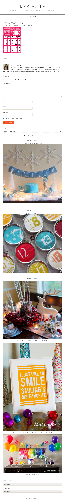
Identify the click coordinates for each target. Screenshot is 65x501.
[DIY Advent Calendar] (32, 243)
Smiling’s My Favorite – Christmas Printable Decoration (32, 432)
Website (5, 112)
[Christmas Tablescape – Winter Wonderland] (32, 310)
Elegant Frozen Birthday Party (32, 143)
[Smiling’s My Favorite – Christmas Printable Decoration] (32, 387)
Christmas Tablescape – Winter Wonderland (32, 341)
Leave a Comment (27, 25)
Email (5, 106)
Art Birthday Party (32, 474)
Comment (6, 83)
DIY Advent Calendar (32, 213)
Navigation (32, 16)
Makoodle (32, 6)
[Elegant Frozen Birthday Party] (32, 173)
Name (5, 100)
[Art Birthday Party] (32, 453)
